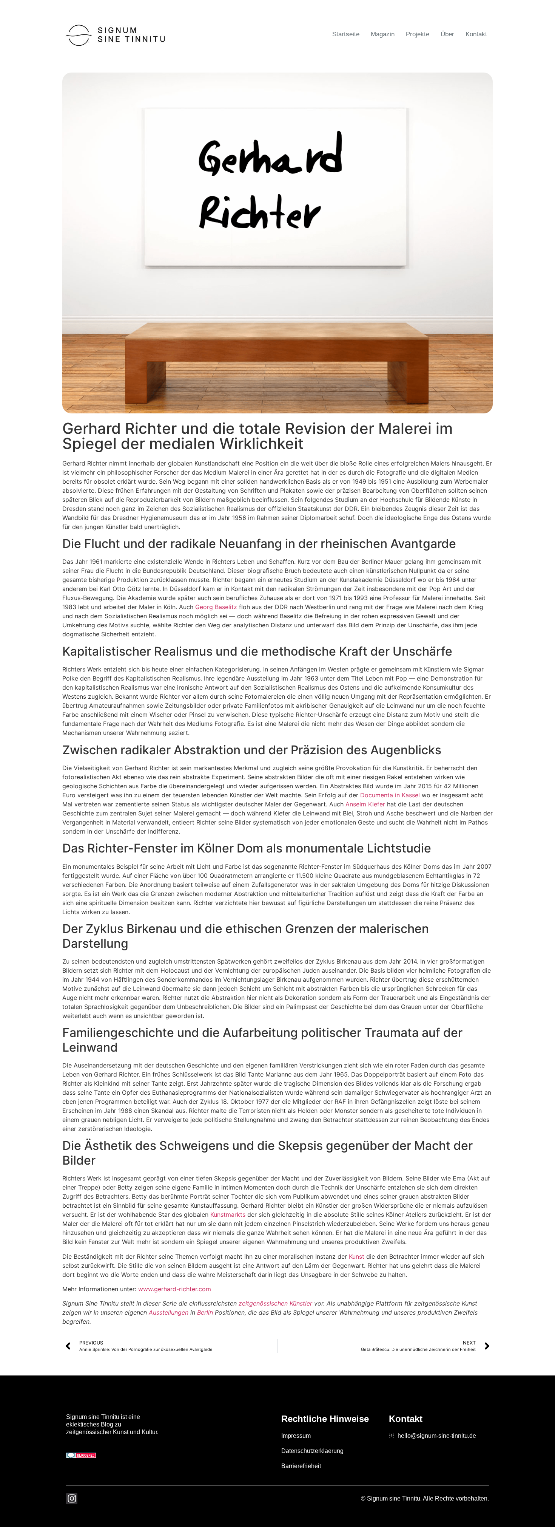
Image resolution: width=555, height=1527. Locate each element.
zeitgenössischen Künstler (275, 1303)
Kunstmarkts (227, 1214)
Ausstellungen (168, 1312)
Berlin (205, 1312)
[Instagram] (71, 1498)
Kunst (356, 1256)
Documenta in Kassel (390, 795)
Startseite (345, 34)
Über (447, 34)
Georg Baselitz (216, 607)
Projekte (417, 34)
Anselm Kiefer (365, 804)
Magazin (383, 34)
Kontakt (476, 34)
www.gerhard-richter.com (174, 1289)
